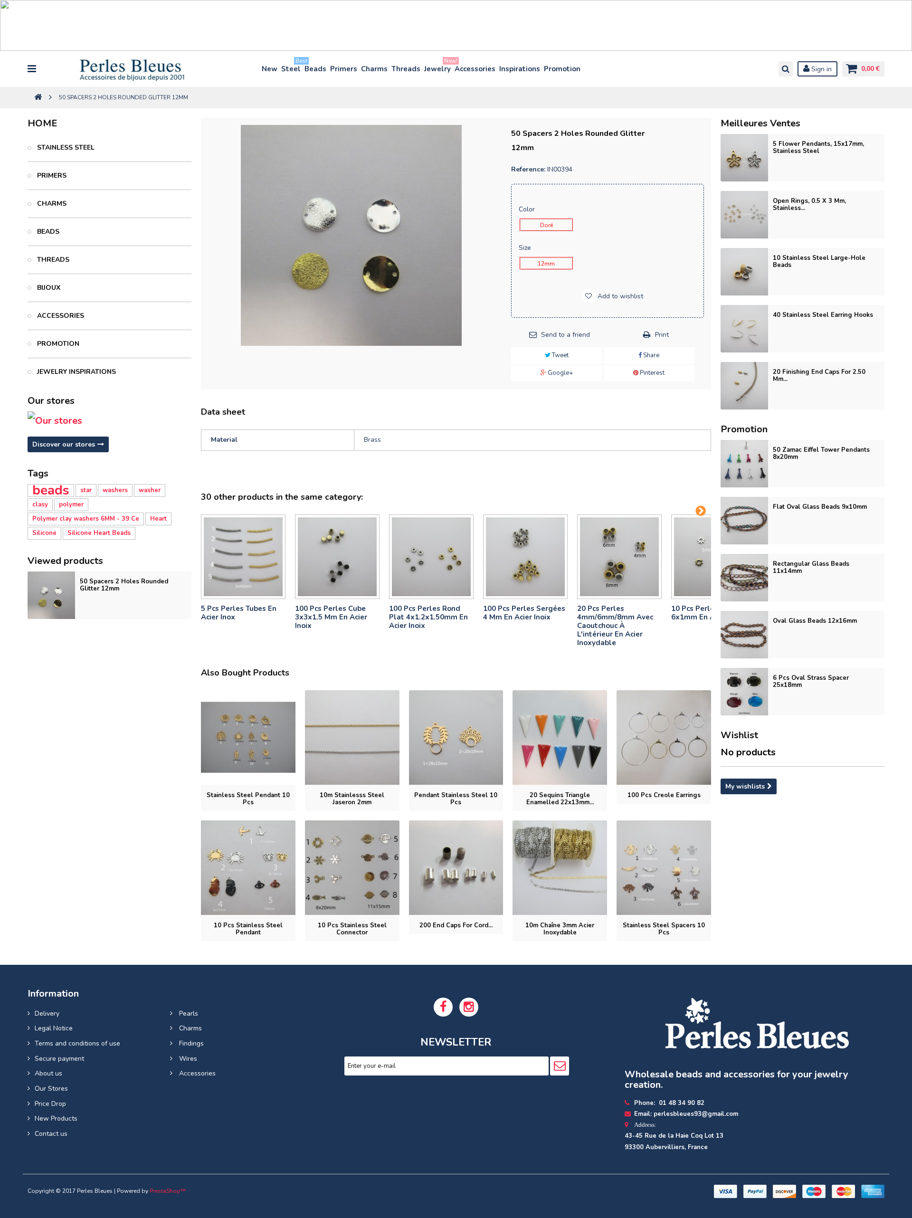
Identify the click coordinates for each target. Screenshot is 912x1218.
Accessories (475, 69)
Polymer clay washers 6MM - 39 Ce (85, 518)
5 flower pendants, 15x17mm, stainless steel (818, 147)
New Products (56, 1118)
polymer (71, 504)
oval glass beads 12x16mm (815, 621)
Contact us (51, 1133)
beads (50, 490)
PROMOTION (57, 343)
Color (528, 209)
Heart (158, 518)
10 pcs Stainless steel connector (352, 929)
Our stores (51, 400)
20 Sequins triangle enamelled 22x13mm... (560, 799)
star (86, 490)
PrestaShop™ (168, 1191)
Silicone (44, 533)
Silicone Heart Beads (99, 533)
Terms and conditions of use (77, 1043)
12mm (546, 263)
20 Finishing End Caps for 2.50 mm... (819, 375)
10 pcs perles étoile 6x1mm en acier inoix (708, 613)
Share (650, 355)
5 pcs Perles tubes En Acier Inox (238, 613)
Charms (374, 69)
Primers (343, 69)
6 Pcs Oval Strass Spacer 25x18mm (811, 681)
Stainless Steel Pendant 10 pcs (248, 799)
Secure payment (59, 1058)
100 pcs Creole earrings (664, 795)
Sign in (820, 69)
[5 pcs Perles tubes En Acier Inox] (243, 556)
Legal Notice (54, 1028)
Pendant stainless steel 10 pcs (455, 799)
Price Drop (50, 1103)
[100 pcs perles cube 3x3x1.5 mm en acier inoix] (337, 556)
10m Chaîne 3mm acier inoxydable (559, 929)
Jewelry (438, 67)
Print (662, 334)
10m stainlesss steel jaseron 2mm (352, 799)
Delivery (47, 1013)
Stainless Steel (65, 147)
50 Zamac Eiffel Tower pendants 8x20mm (821, 453)
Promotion (562, 69)
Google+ (559, 373)
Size (526, 247)
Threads (405, 69)
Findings (190, 1043)
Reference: (528, 169)
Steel (291, 67)
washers (115, 490)
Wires (187, 1058)
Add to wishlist (619, 296)
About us (48, 1073)
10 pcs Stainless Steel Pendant (248, 929)
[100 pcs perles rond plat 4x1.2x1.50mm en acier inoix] (431, 556)
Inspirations (519, 69)
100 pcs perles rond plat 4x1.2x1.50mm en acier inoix (428, 617)
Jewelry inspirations (75, 371)
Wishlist (739, 735)
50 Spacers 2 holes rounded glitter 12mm (124, 585)
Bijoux (47, 287)
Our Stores (51, 1088)
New (269, 69)
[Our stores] (109, 420)
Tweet (560, 355)
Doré (546, 225)
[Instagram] (468, 1007)
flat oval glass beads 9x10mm (820, 507)
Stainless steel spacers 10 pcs (664, 929)
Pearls (187, 1013)
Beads (315, 69)
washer (150, 490)
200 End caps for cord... (456, 925)
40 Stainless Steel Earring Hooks (823, 315)
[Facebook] (443, 1007)
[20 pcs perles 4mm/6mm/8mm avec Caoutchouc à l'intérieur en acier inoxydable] (619, 556)
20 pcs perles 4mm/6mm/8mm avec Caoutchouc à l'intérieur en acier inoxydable (615, 625)
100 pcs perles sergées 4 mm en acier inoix (524, 613)
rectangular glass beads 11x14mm (811, 567)
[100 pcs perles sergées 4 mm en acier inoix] (525, 556)
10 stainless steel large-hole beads (819, 261)
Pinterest (651, 373)
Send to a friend (565, 334)
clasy (40, 504)
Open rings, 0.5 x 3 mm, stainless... (809, 204)
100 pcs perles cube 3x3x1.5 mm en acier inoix (331, 617)
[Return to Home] (38, 98)
